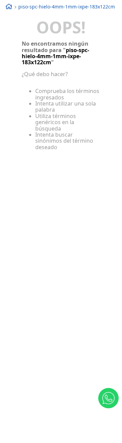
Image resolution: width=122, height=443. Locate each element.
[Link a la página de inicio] (6, 7)
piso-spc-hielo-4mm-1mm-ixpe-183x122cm (66, 6)
